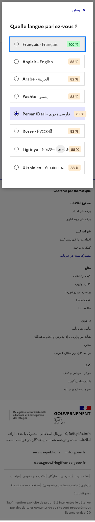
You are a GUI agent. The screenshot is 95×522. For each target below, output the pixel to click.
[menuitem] (47, 44)
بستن (76, 10)
